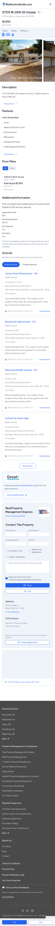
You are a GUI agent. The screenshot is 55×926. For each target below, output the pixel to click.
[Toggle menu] (50, 4)
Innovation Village (10, 823)
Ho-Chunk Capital (10, 795)
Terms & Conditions (11, 863)
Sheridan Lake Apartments (14, 809)
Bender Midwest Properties (14, 766)
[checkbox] (6, 551)
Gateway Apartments (11, 818)
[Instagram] (32, 910)
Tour (14, 922)
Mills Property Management (14, 757)
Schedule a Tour (16, 551)
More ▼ (5, 739)
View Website (13, 612)
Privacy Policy (8, 869)
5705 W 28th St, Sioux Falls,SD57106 (23, 682)
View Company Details (15, 516)
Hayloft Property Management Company (20, 776)
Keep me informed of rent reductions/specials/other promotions (25, 578)
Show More (9, 104)
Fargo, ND (6, 724)
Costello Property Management (16, 762)
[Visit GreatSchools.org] (13, 477)
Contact (5, 856)
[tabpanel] (27, 183)
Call (40, 922)
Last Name (33, 530)
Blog (4, 851)
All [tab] (5, 168)
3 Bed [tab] (12, 168)
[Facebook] (22, 910)
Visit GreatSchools (15, 495)
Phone (31, 540)
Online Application (29, 642)
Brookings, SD (8, 729)
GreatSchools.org (27, 485)
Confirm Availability (17, 557)
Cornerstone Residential (13, 786)
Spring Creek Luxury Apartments (16, 813)
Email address (12, 540)
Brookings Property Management (17, 781)
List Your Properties (11, 880)
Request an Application (37, 550)
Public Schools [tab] (10, 264)
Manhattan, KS (8, 719)
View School (44, 311)
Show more (28, 466)
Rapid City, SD (8, 734)
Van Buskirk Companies (12, 790)
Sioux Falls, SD (8, 714)
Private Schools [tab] (30, 264)
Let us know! (8, 897)
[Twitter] (27, 910)
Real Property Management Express (18, 752)
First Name (10, 530)
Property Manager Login (13, 875)
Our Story (6, 846)
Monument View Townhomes (15, 828)
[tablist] (9, 168)
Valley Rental (8, 771)
